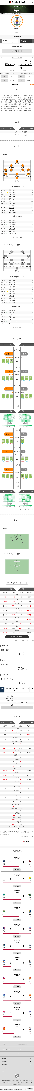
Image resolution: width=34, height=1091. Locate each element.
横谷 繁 (11, 208)
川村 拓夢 (12, 224)
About (19, 1054)
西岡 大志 (12, 199)
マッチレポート (17, 51)
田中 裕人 (12, 203)
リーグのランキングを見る (17, 636)
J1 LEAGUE (4, 1058)
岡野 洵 (11, 312)
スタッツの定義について (27, 836)
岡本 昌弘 (12, 190)
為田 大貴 (12, 298)
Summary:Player (6, 1049)
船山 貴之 (12, 319)
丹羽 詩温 (12, 210)
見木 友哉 (12, 294)
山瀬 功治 (12, 227)
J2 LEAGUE (4, 1061)
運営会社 (23, 1080)
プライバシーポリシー (16, 1080)
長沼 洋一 (12, 205)
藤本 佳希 (12, 231)
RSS (32, 84)
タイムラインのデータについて (25, 509)
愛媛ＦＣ (9, 64)
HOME (1, 13)
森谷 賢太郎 (12, 212)
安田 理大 (12, 289)
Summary (4, 1068)
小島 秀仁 (12, 291)
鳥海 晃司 (12, 287)
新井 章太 (12, 280)
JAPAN (20, 1049)
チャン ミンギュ (14, 285)
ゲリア (10, 315)
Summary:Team (22, 1044)
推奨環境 (9, 1080)
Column (4, 1054)
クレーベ (11, 323)
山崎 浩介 (12, 194)
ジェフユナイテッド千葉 (26, 64)
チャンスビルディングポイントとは (24, 640)
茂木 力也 (12, 192)
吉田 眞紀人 (12, 233)
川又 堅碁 (12, 302)
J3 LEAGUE (4, 1064)
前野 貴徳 (12, 197)
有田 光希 (12, 229)
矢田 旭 (11, 296)
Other (3, 1071)
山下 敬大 (12, 300)
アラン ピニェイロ (14, 321)
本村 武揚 (12, 282)
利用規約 (4, 1080)
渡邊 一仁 (12, 201)
